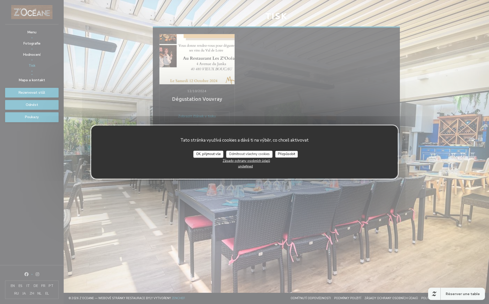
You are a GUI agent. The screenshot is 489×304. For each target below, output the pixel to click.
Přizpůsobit (286, 154)
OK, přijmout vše (208, 154)
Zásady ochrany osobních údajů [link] (246, 160)
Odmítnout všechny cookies (249, 154)
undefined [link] (245, 166)
